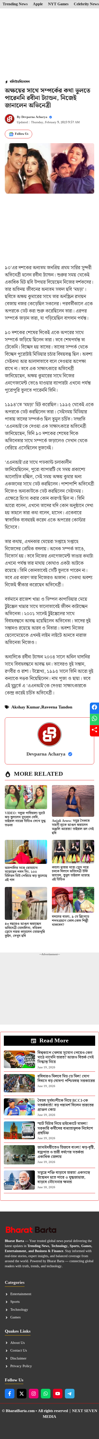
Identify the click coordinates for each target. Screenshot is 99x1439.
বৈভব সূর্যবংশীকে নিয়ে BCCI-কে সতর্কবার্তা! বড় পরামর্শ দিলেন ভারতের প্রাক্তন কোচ (65, 1105)
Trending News (15, 4)
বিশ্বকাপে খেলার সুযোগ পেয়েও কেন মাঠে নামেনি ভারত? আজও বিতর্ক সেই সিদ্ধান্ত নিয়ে (65, 1057)
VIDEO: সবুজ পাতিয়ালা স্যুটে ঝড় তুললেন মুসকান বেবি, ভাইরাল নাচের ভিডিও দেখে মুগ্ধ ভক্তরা (25, 819)
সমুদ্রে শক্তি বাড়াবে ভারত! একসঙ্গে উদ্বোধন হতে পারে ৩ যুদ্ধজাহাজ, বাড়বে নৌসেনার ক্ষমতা (63, 1177)
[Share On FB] (94, 708)
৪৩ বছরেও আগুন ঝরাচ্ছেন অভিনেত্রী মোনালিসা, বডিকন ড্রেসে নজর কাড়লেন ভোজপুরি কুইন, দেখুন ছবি (25, 930)
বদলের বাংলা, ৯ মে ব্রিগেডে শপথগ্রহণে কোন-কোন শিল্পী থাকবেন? (70, 921)
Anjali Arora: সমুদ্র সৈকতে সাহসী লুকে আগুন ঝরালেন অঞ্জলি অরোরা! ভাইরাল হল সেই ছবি (73, 827)
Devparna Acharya (34, 117)
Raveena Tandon (56, 707)
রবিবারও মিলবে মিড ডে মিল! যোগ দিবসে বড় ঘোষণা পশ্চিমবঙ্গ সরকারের (66, 1078)
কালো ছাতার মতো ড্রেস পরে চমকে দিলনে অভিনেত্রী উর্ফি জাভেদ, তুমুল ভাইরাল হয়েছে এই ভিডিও (71, 873)
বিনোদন (24, 82)
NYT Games (58, 4)
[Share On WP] (94, 719)
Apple (38, 4)
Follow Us (21, 133)
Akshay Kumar (25, 707)
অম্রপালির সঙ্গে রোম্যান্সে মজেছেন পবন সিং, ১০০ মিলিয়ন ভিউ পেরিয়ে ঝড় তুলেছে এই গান (26, 874)
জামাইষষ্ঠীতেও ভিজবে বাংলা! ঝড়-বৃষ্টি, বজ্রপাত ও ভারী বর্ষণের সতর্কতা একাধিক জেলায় (66, 1152)
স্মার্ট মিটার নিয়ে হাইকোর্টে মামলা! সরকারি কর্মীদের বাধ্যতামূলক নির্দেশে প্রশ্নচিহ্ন (65, 1128)
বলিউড (14, 82)
